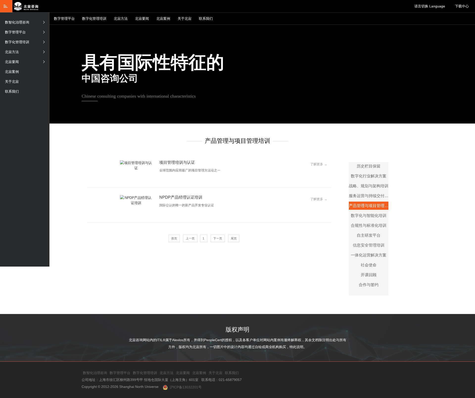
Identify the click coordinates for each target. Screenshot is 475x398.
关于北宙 (184, 19)
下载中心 (462, 6)
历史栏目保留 (368, 166)
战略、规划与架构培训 (368, 186)
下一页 (217, 238)
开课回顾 (369, 275)
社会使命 (369, 265)
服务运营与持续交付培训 (368, 196)
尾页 (234, 238)
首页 (174, 238)
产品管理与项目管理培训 (368, 206)
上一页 (190, 238)
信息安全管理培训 (368, 245)
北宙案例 (163, 19)
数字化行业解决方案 (368, 176)
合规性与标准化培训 (368, 225)
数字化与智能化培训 (368, 215)
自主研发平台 (368, 235)
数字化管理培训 (94, 19)
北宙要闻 (142, 19)
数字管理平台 (64, 19)
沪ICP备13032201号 (185, 387)
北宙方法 (121, 19)
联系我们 (206, 19)
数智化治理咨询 (17, 22)
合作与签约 (369, 285)
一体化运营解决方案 (368, 255)
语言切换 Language (429, 6)
